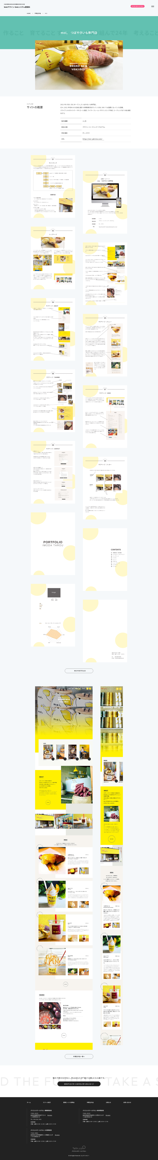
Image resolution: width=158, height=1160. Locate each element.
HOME (29, 13)
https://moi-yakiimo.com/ (92, 139)
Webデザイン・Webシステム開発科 (17, 7)
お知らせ (108, 1102)
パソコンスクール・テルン (137, 6)
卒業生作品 (38, 13)
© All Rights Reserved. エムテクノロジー (79, 1155)
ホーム (29, 1102)
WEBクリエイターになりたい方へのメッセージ (79, 1084)
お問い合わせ (127, 1102)
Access (49, 1115)
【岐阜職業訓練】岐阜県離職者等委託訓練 (14, 4)
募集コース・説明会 (68, 1102)
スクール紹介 (47, 1102)
